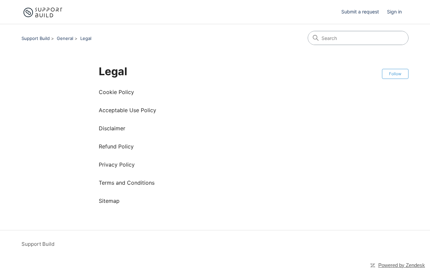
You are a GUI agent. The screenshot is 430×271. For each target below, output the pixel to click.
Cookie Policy (116, 92)
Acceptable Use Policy (127, 110)
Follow (395, 73)
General (65, 38)
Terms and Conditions (127, 182)
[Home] (42, 12)
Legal (85, 38)
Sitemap (109, 200)
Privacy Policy (117, 164)
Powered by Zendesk (401, 265)
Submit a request (360, 11)
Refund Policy (116, 146)
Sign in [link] (394, 11)
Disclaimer (112, 128)
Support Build (36, 38)
